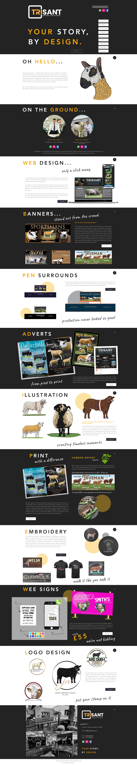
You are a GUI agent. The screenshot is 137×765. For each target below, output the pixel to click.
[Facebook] (107, 10)
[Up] (114, 57)
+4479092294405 (89, 736)
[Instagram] (103, 10)
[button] (100, 6)
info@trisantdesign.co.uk (91, 730)
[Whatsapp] (100, 10)
